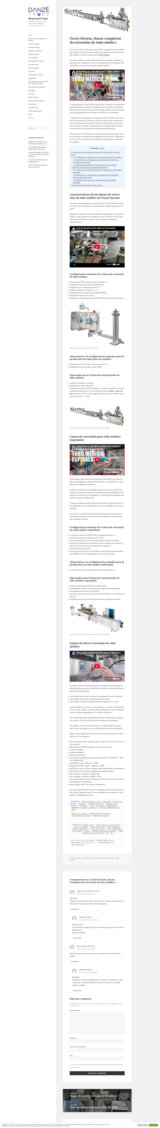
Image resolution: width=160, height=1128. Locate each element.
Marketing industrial (35, 111)
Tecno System (104, 55)
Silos (91, 805)
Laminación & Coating (35, 75)
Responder (75, 909)
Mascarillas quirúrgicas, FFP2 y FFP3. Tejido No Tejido (38, 83)
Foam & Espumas (33, 68)
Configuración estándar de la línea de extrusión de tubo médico (97, 157)
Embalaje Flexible (34, 47)
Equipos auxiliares (96, 803)
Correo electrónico (78, 1047)
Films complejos (113, 827)
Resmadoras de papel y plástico (84, 807)
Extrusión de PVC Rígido (36, 61)
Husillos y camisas (80, 813)
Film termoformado (114, 829)
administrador (88, 858)
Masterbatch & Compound (36, 87)
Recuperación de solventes (99, 813)
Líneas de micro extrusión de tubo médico (86, 185)
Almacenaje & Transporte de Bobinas (37, 39)
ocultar (101, 148)
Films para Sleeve (97, 829)
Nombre (73, 1038)
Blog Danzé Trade (38, 18)
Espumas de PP (88, 825)
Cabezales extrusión (100, 815)
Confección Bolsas (34, 44)
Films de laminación (80, 829)
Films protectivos (98, 827)
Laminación (107, 801)
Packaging (31, 90)
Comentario (75, 1010)
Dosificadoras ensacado (81, 815)
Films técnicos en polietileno (108, 825)
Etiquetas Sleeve (33, 54)
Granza (87, 831)
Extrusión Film (33, 58)
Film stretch (77, 831)
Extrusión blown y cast (91, 801)
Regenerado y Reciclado (36, 101)
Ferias (30, 114)
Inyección (31, 71)
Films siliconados (80, 827)
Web (71, 1055)
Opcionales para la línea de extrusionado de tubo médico (94, 165)
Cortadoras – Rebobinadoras (107, 805)
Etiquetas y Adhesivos (35, 51)
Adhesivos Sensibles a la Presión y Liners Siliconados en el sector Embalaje (38, 154)
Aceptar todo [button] (153, 1125)
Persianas (31, 94)
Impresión (82, 803)
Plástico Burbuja (33, 97)
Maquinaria (32, 78)
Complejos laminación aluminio (104, 831)
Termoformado (33, 108)
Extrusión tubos (33, 64)
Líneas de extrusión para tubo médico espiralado (89, 167)
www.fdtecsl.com (78, 844)
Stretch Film (32, 104)
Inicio (30, 35)
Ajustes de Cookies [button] (142, 1125)
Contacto (31, 118)
